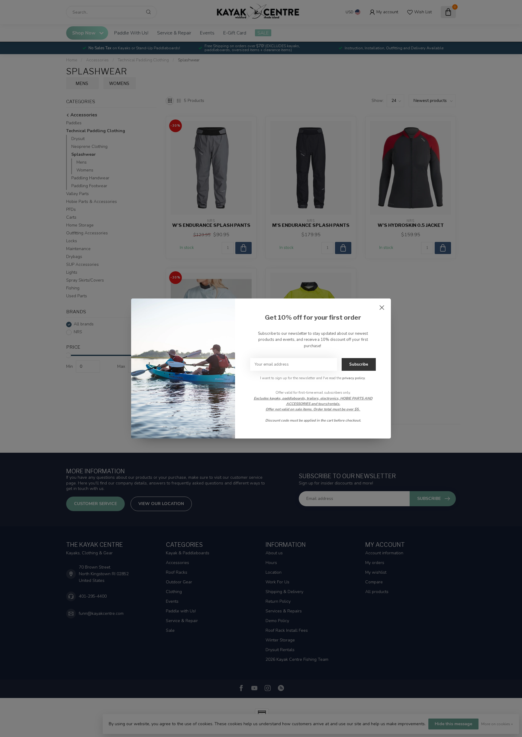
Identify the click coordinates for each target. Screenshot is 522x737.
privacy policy (353, 378)
